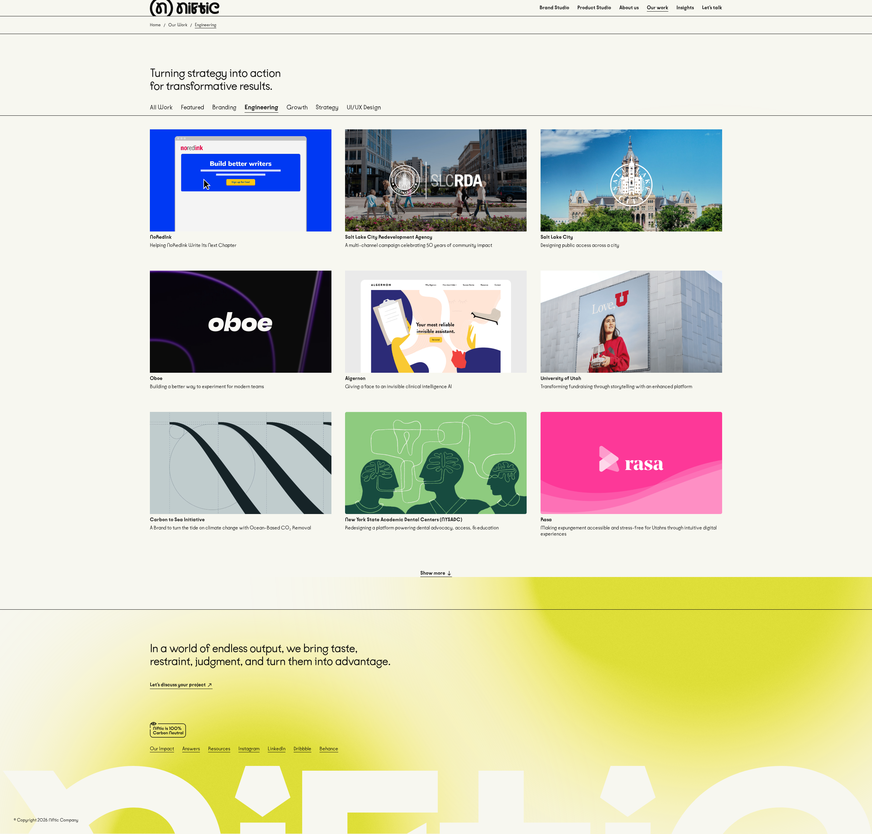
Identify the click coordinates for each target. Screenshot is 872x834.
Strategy (327, 107)
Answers (191, 749)
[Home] (184, 8)
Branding (224, 107)
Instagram (249, 749)
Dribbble (302, 749)
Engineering (261, 107)
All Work (161, 107)
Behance (329, 749)
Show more (432, 573)
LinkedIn (276, 749)
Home (155, 24)
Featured (192, 107)
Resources (219, 749)
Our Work (177, 24)
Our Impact (162, 749)
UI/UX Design (364, 107)
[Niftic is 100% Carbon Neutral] (168, 730)
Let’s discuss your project (178, 685)
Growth (297, 107)
